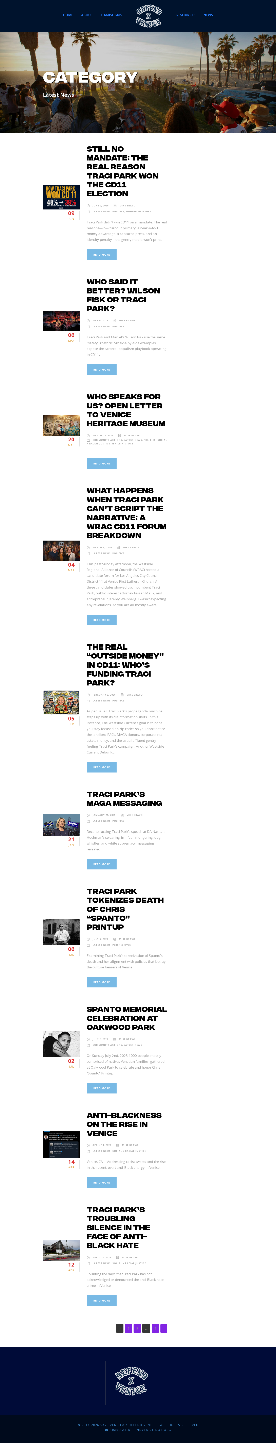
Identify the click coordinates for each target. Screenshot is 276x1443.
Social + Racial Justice (129, 1150)
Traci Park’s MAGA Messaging (124, 799)
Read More (101, 254)
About (87, 15)
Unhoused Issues (138, 211)
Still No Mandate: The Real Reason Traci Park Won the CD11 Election (123, 172)
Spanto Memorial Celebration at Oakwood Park (127, 1019)
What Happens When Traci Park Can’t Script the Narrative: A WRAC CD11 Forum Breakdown (126, 513)
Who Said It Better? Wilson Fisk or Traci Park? (123, 296)
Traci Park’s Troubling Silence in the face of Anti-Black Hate (118, 1228)
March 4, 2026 (102, 547)
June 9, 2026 (101, 205)
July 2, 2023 (100, 1039)
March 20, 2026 (103, 435)
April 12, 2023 (102, 1257)
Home (68, 15)
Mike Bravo (127, 205)
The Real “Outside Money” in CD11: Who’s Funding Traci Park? (125, 666)
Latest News (102, 211)
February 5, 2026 (104, 694)
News (208, 15)
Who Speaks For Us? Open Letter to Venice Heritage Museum (126, 410)
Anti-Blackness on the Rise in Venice (124, 1125)
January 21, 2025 (104, 814)
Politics (118, 211)
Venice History (122, 443)
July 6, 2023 (100, 938)
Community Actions (107, 439)
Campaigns (111, 15)
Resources (186, 15)
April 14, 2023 (102, 1145)
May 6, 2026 (100, 320)
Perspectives (121, 944)
